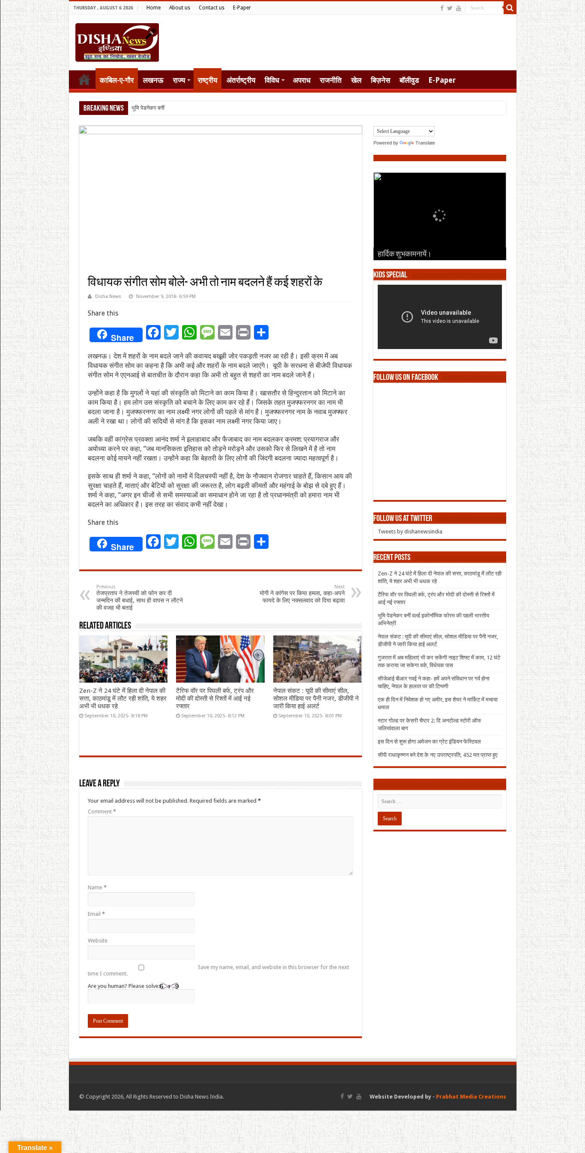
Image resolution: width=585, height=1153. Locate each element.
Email (96, 914)
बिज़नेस (380, 80)
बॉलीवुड (409, 80)
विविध (272, 80)
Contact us (211, 8)
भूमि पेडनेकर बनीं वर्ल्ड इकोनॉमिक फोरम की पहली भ (181, 108)
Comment (102, 811)
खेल (356, 80)
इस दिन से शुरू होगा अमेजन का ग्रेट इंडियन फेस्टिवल (429, 741)
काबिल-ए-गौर (117, 80)
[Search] (510, 7)
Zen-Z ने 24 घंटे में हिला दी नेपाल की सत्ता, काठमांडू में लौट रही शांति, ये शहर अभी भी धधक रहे (123, 698)
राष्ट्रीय (207, 80)
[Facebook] (442, 8)
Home (153, 8)
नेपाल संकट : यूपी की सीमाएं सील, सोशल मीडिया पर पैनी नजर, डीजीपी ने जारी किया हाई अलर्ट (316, 698)
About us (179, 8)
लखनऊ (153, 80)
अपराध (301, 80)
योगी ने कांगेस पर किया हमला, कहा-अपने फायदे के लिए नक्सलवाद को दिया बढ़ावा (302, 594)
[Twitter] (450, 8)
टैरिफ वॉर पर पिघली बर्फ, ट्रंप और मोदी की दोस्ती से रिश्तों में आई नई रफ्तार (215, 698)
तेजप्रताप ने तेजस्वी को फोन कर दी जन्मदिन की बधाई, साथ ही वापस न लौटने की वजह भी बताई (139, 597)
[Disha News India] (117, 40)
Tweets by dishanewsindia (410, 531)
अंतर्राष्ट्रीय (241, 80)
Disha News (108, 296)
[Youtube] (458, 8)
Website (97, 940)
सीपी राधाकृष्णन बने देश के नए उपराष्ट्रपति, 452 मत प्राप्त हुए (438, 755)
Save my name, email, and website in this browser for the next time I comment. (218, 970)
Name (97, 887)
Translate (425, 142)
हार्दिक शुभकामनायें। (405, 255)
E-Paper (242, 8)
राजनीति (331, 80)
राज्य (179, 80)
